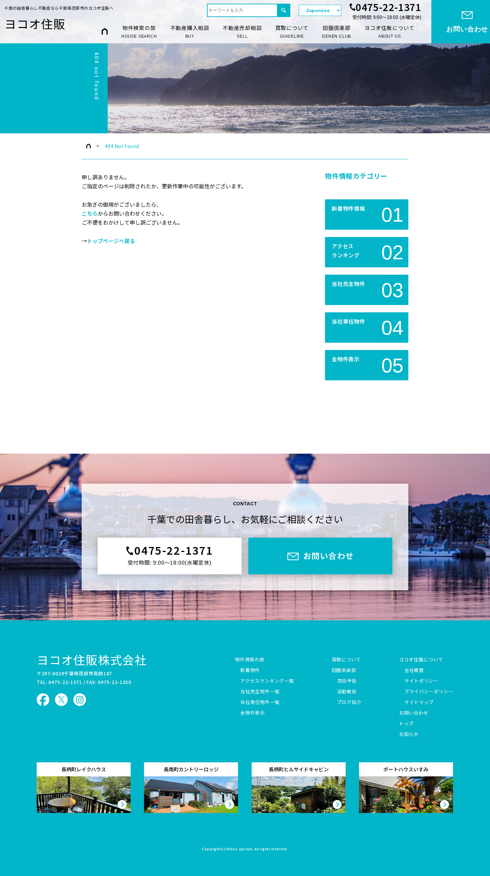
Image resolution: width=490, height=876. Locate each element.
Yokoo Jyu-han (239, 849)
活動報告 (347, 691)
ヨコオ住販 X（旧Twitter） (61, 699)
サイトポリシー (421, 681)
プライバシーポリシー (428, 691)
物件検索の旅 (139, 31)
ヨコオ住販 (35, 23)
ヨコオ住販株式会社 (92, 659)
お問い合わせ (413, 713)
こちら (90, 214)
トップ (406, 723)
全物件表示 (252, 713)
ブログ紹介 (349, 702)
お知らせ (409, 734)
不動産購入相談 (190, 31)
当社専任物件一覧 (260, 702)
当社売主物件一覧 (260, 691)
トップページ (88, 146)
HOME (105, 31)
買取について (292, 31)
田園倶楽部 (336, 31)
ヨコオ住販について (389, 31)
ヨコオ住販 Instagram (79, 699)
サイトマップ (419, 702)
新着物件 (250, 670)
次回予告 (347, 681)
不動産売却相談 (242, 31)
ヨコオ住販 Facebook (43, 699)
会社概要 (414, 670)
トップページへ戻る (111, 241)
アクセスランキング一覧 (267, 681)
